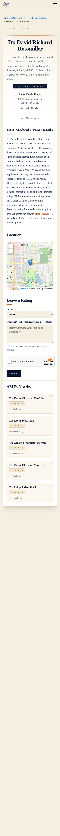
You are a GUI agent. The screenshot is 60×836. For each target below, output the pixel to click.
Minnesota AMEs (44, 213)
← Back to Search (17, 28)
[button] (30, 262)
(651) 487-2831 (30, 107)
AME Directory (18, 18)
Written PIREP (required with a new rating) (29, 336)
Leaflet (25, 289)
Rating (10, 309)
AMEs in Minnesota (38, 18)
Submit (13, 373)
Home (5, 18)
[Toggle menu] (55, 4)
